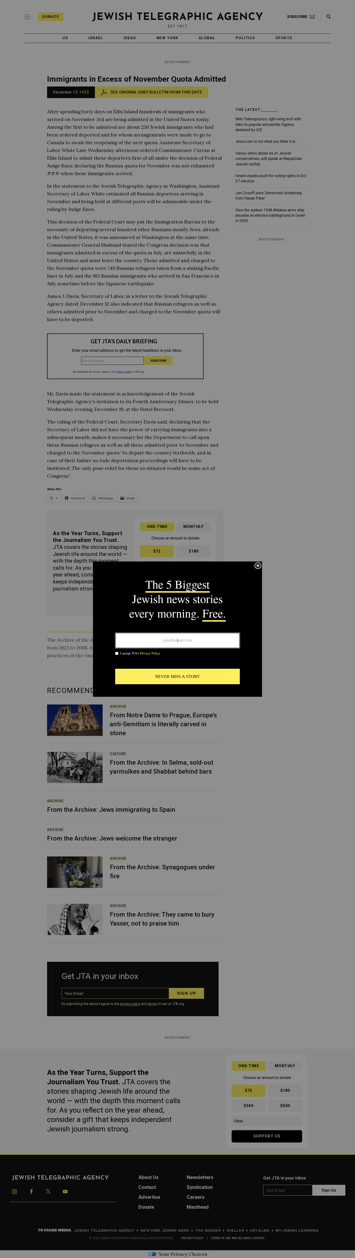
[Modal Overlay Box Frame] (177, 629)
